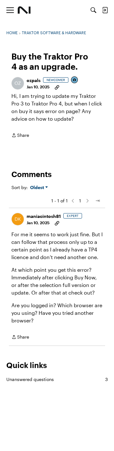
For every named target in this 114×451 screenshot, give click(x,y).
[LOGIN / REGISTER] (105, 10)
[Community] (24, 10)
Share (20, 135)
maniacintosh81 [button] (44, 216)
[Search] (93, 10)
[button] (17, 83)
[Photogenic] (75, 80)
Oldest (37, 188)
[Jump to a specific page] (97, 201)
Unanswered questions (57, 379)
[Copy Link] (57, 87)
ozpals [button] (34, 80)
